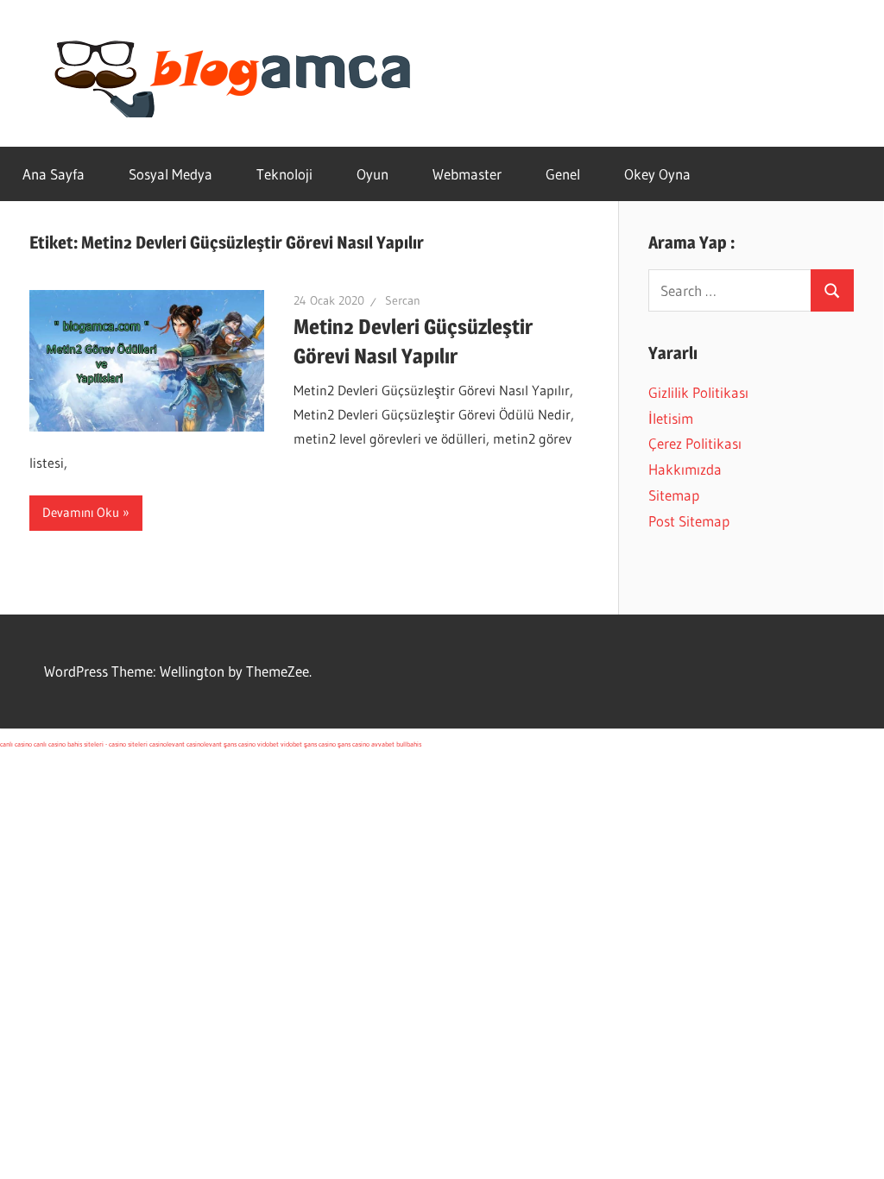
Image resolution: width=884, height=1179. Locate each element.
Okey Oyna (657, 174)
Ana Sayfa (53, 174)
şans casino (240, 744)
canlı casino (16, 744)
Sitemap (673, 495)
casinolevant (167, 744)
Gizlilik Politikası (698, 392)
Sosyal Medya (170, 174)
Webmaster (467, 174)
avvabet (383, 744)
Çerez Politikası (695, 443)
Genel (563, 174)
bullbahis (408, 744)
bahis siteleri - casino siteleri (107, 744)
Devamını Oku (80, 512)
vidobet (268, 744)
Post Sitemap (688, 521)
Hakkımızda (685, 469)
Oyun (372, 174)
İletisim (670, 418)
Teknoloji (284, 174)
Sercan (402, 300)
